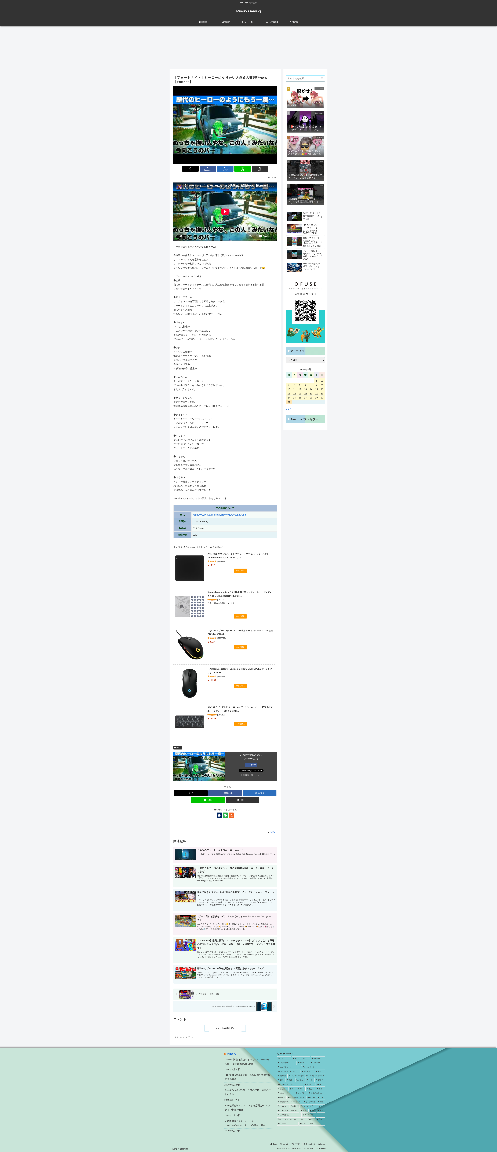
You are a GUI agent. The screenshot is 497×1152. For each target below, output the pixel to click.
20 (305, 393)
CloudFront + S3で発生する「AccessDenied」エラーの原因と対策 (245, 1123)
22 (316, 393)
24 (289, 397)
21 (311, 393)
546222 (221, 561)
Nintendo (321, 1144)
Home (274, 1144)
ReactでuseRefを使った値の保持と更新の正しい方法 (248, 1092)
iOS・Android (309, 1144)
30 (322, 397)
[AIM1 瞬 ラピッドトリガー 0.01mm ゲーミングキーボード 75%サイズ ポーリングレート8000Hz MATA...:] (190, 722)
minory (231, 1053)
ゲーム (178, 748)
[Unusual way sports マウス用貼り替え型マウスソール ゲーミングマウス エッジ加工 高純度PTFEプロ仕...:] (190, 607)
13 (305, 389)
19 (300, 393)
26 (300, 397)
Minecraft (284, 1144)
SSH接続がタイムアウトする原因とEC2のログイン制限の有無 (248, 1107)
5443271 (221, 638)
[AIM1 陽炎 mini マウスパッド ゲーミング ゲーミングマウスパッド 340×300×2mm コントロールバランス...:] (190, 568)
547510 (221, 715)
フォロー (252, 765)
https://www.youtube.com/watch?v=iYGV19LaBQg (218, 515)
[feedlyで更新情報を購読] (225, 815)
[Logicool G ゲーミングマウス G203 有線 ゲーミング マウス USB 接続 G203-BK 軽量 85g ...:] (190, 645)
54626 (220, 600)
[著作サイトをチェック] (219, 815)
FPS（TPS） (295, 1144)
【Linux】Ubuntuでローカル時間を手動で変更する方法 (248, 1077)
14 (311, 389)
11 (294, 389)
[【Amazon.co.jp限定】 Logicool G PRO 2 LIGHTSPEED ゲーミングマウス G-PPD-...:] (190, 683)
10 (289, 389)
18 (294, 393)
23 (322, 393)
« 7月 (289, 409)
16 (322, 389)
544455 (221, 676)
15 (316, 389)
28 (311, 397)
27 (305, 397)
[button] (260, 169)
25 (294, 397)
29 (316, 397)
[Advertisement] (248, 47)
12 (300, 389)
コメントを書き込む (225, 1028)
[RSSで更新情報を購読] (231, 815)
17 (289, 393)
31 (289, 402)
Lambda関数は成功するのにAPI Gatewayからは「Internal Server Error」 (247, 1061)
